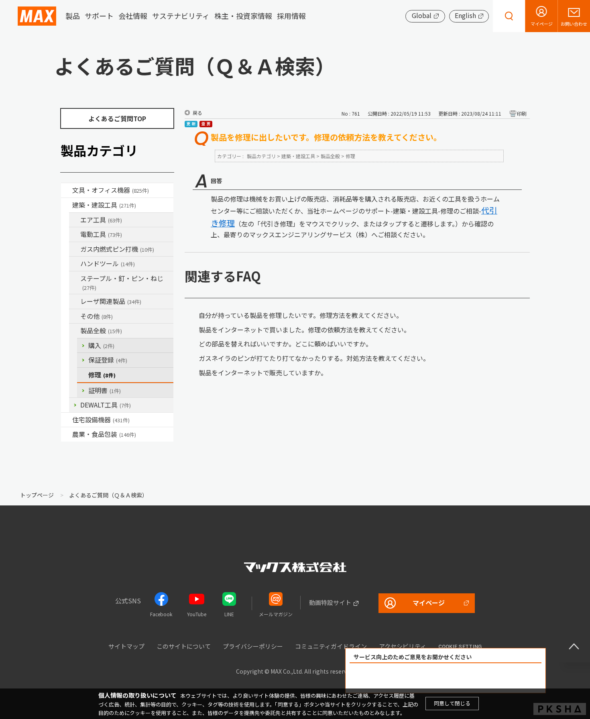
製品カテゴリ (261, 156)
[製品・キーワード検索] (509, 16)
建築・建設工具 (104, 205)
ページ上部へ (574, 646)
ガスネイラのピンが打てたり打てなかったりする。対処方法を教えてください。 (314, 358)
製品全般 (101, 330)
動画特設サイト (330, 602)
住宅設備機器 (101, 419)
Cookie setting (460, 647)
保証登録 (107, 360)
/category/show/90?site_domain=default (74, 331)
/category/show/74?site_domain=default (74, 264)
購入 (101, 345)
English (465, 15)
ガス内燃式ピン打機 (117, 249)
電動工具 (101, 234)
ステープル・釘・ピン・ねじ (121, 282)
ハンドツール (107, 263)
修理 (102, 374)
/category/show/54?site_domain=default (74, 220)
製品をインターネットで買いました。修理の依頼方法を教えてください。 (304, 329)
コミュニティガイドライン (331, 646)
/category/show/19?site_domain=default (74, 316)
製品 (72, 16)
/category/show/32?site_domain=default (74, 301)
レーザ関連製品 (110, 301)
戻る (197, 112)
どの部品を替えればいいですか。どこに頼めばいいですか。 (285, 343)
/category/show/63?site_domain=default (74, 234)
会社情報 (132, 16)
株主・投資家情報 (243, 16)
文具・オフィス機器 (110, 190)
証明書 (104, 390)
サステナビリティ (181, 16)
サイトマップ (126, 646)
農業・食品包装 (104, 434)
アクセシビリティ (402, 646)
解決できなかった (492, 678)
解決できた (400, 678)
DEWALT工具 (105, 404)
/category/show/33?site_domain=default (74, 249)
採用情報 (291, 16)
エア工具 (101, 219)
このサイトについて (184, 646)
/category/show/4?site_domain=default (66, 190)
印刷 (522, 113)
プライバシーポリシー (253, 646)
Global (421, 15)
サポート (99, 16)
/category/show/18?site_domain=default (66, 205)
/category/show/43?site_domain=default (66, 434)
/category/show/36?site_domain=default (66, 420)
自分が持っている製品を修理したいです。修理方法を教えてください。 (301, 315)
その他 (96, 316)
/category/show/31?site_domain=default (74, 278)
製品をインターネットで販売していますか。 (263, 372)
